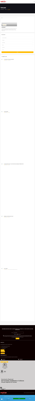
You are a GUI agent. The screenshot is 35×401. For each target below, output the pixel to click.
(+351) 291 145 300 (3, 348)
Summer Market (6, 111)
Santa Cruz (16, 269)
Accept (19, 398)
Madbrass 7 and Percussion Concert (8, 216)
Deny (8, 398)
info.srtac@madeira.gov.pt (4, 347)
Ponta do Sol (11, 269)
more (30, 398)
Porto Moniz (14, 269)
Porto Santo (9, 60)
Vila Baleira (3, 27)
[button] (17, 40)
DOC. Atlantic (6, 268)
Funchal (9, 112)
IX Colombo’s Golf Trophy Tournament (9, 59)
